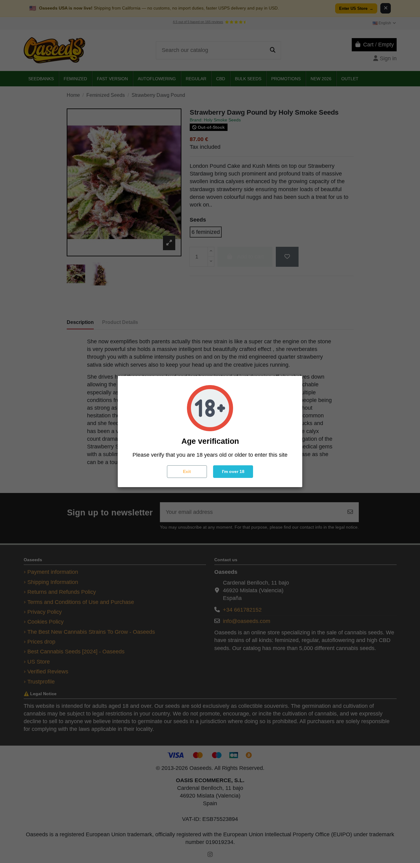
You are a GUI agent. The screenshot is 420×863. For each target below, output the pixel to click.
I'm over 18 (233, 471)
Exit (187, 471)
